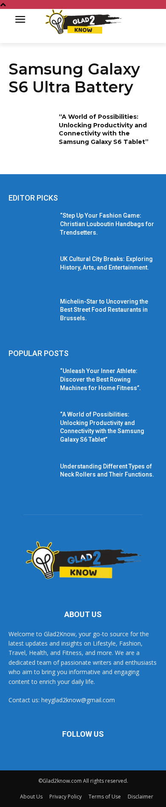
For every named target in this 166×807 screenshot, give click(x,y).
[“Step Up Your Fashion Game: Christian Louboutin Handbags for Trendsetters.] (31, 227)
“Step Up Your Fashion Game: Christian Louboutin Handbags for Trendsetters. (107, 223)
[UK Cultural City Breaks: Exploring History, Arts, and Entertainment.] (31, 271)
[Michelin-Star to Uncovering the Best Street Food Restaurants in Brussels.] (31, 313)
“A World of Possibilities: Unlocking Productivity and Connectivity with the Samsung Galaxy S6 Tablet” (104, 129)
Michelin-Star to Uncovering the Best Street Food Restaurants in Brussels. (104, 310)
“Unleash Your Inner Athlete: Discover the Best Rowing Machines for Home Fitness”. (100, 379)
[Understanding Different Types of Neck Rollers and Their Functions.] (31, 478)
